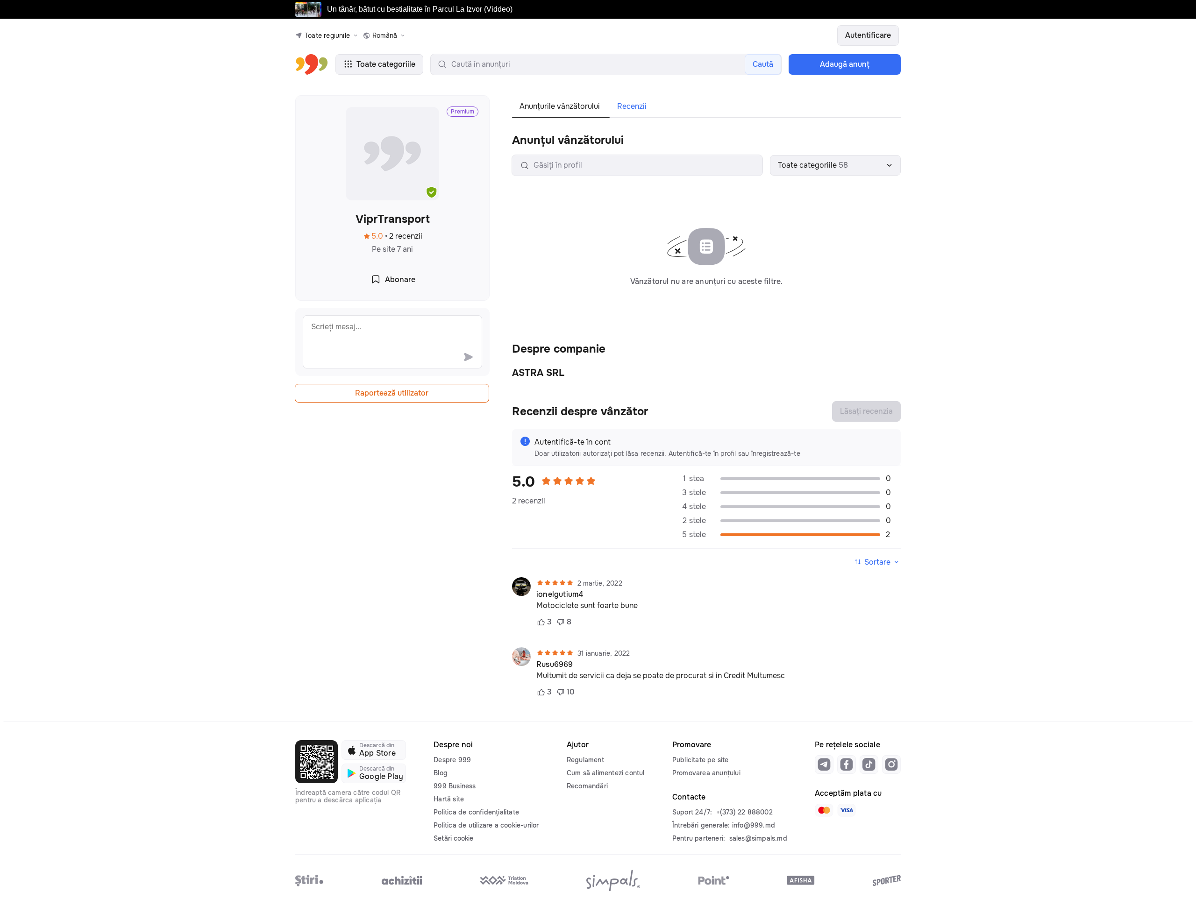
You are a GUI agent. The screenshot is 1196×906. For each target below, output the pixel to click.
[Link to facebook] (846, 764)
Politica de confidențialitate (476, 812)
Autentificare (868, 35)
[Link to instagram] (891, 764)
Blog (441, 773)
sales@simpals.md (758, 838)
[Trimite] (468, 356)
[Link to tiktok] (869, 764)
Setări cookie (453, 838)
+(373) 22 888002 (744, 812)
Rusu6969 (554, 664)
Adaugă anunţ (844, 64)
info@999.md (753, 825)
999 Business (455, 786)
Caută (763, 64)
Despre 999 (452, 760)
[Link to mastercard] (824, 810)
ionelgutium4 (559, 594)
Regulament (585, 760)
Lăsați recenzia (866, 411)
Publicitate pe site (700, 760)
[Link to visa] (846, 810)
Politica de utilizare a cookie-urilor (486, 825)
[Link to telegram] (824, 764)
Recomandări (587, 786)
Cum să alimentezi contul (606, 773)
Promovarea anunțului (706, 773)
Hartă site (449, 799)
